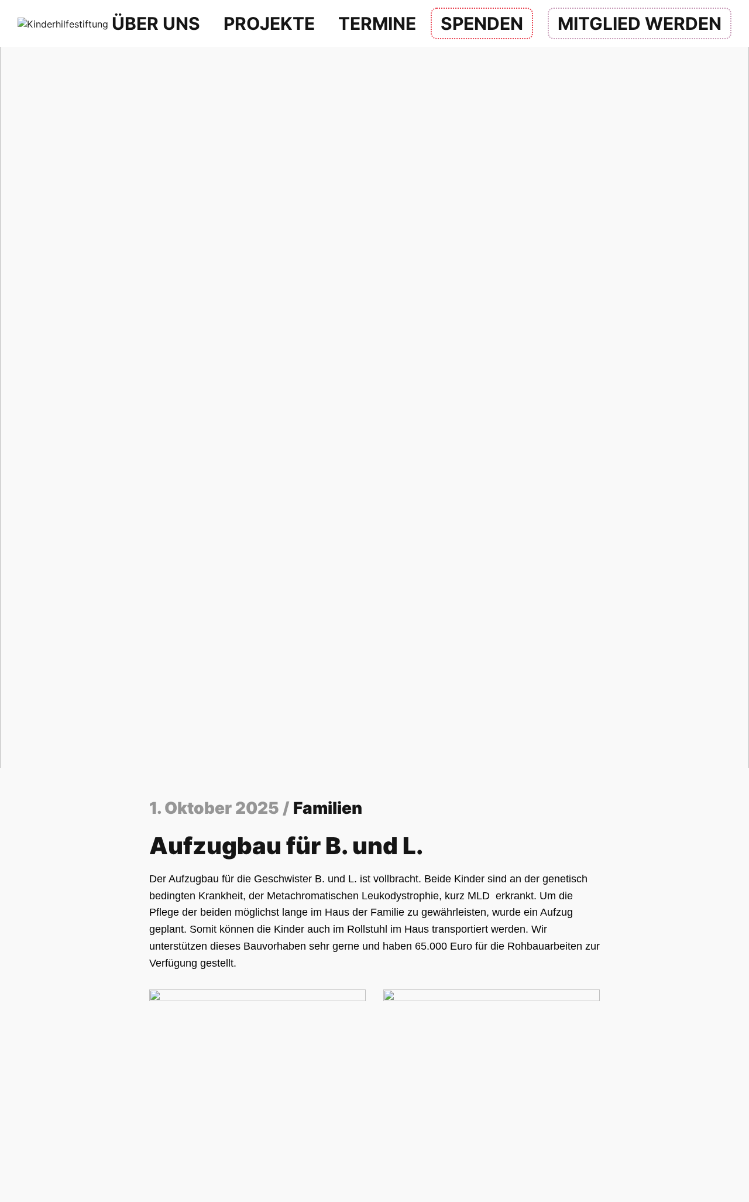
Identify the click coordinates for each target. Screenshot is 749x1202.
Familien (327, 808)
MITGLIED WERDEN (639, 23)
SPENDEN (482, 23)
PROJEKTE (269, 23)
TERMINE (377, 23)
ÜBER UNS (156, 23)
